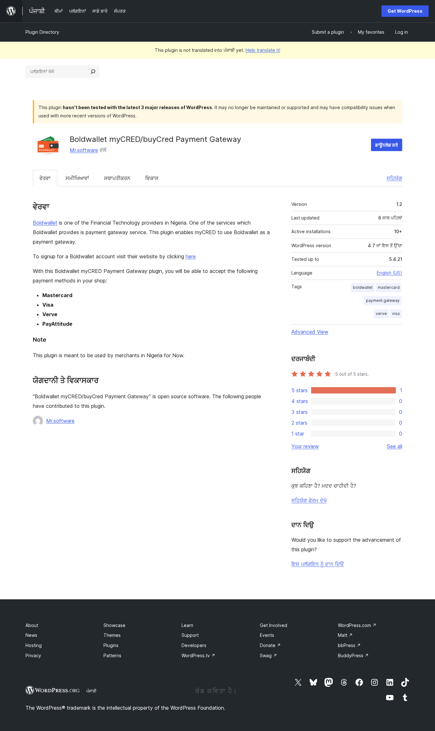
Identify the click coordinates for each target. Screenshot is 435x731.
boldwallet (363, 287)
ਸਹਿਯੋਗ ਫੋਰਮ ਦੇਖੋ (309, 500)
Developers (194, 645)
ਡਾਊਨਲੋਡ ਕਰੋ (386, 145)
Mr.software (84, 150)
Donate (270, 645)
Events (267, 635)
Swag (268, 655)
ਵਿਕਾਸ (152, 178)
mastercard (389, 287)
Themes (112, 635)
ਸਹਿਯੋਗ (394, 178)
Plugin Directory (42, 32)
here (191, 256)
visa (396, 313)
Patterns (112, 655)
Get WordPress (405, 11)
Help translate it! (263, 50)
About (31, 625)
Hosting (33, 645)
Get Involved (273, 625)
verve (381, 313)
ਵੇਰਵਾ (45, 178)
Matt (345, 635)
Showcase (114, 625)
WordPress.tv (198, 655)
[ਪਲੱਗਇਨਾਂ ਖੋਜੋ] (93, 71)
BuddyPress (353, 655)
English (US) (389, 272)
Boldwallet (45, 222)
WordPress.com (357, 625)
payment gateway (383, 300)
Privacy (33, 655)
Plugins (110, 645)
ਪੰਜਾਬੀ (91, 690)
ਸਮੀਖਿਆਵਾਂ (77, 178)
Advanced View (309, 332)
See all (394, 446)
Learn (187, 625)
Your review (305, 446)
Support (190, 635)
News (31, 635)
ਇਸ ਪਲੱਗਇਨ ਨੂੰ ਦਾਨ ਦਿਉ (317, 564)
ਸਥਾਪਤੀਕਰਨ (117, 178)
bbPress (349, 645)
